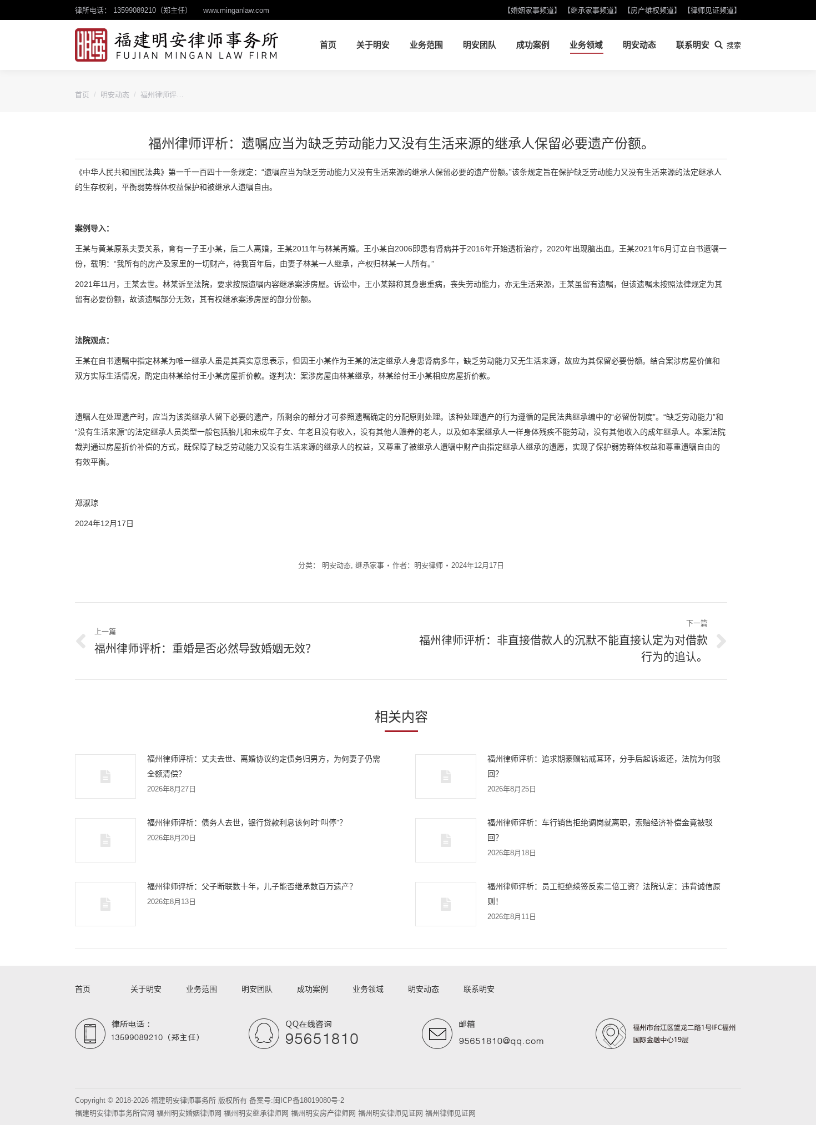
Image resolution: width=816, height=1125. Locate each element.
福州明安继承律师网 (256, 1113)
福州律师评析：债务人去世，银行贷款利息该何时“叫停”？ (247, 822)
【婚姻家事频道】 (532, 10)
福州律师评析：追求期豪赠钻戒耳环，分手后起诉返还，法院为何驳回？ (604, 766)
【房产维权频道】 (652, 10)
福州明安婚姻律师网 (189, 1113)
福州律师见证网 (450, 1113)
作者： (417, 565)
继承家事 (369, 565)
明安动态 (114, 94)
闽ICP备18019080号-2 (308, 1100)
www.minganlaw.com (236, 10)
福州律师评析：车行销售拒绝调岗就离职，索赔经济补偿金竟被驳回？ (600, 830)
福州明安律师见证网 (390, 1113)
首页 (82, 94)
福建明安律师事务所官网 (114, 1113)
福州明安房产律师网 (323, 1113)
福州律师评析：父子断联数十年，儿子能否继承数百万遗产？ (252, 886)
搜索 (734, 45)
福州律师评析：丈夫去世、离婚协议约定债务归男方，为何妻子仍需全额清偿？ (263, 766)
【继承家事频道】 (592, 10)
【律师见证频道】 (712, 10)
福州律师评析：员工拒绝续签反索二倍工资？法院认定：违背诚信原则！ (604, 894)
